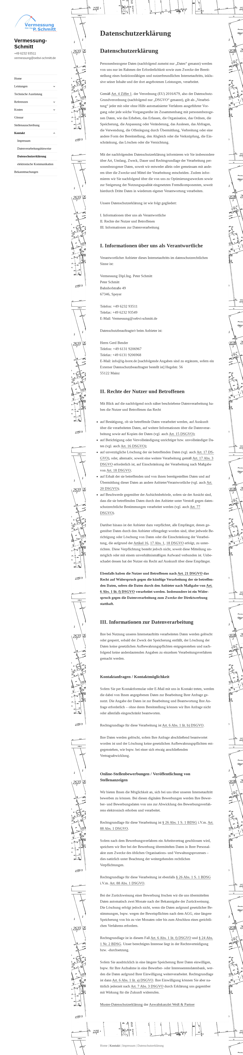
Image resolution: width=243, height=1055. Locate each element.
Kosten (18, 109)
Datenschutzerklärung (31, 156)
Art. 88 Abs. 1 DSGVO (127, 883)
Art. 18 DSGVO (119, 470)
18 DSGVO (175, 543)
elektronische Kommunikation (35, 164)
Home (18, 78)
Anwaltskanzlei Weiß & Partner (172, 1004)
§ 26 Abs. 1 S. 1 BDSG (179, 822)
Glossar (18, 117)
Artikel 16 (140, 543)
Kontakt (19, 133)
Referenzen (21, 101)
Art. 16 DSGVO (133, 446)
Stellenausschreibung (26, 125)
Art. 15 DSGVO (181, 434)
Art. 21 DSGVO (190, 573)
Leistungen (21, 86)
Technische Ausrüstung (28, 94)
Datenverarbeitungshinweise (34, 148)
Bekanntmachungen (26, 171)
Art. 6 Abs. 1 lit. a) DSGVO (132, 980)
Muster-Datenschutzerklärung (121, 1004)
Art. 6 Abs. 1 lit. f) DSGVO (171, 938)
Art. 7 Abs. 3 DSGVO (147, 986)
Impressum (23, 140)
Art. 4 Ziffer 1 (121, 94)
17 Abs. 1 (157, 543)
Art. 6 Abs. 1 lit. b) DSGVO (183, 725)
